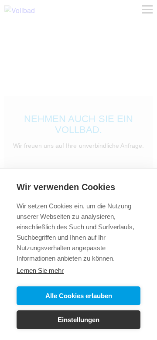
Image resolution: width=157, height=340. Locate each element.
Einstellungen (78, 319)
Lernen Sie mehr (40, 270)
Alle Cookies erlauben (78, 295)
